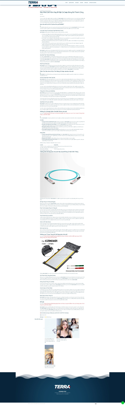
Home (66, 2)
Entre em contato (92, 2)
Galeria (81, 2)
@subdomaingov (47, 312)
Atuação (77, 2)
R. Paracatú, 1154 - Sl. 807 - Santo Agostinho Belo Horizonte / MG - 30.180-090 (62, 393)
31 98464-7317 (62, 391)
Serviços (86, 2)
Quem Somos (71, 2)
